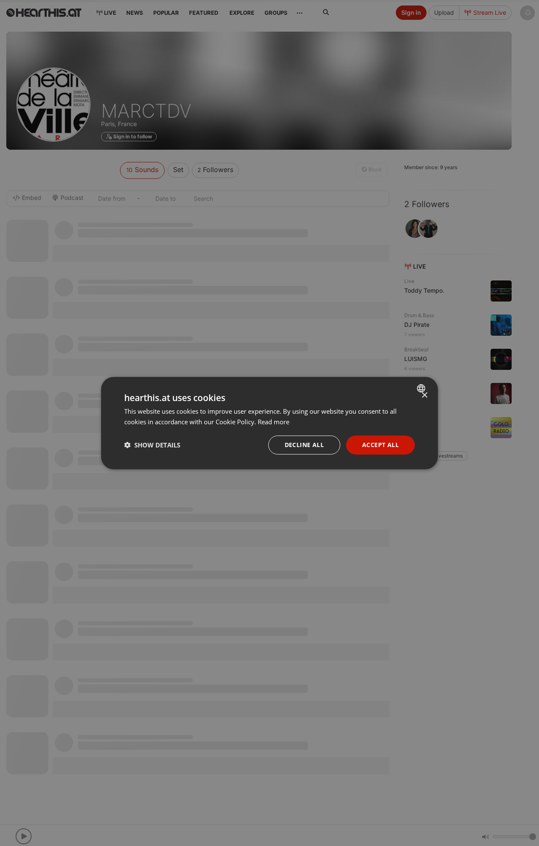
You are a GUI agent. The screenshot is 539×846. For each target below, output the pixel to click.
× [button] (424, 395)
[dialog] (269, 423)
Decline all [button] (304, 445)
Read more (273, 422)
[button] (152, 445)
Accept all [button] (380, 445)
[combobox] (422, 388)
